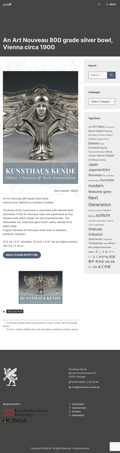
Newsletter (78, 415)
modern (96, 185)
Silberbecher (95, 239)
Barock (92, 131)
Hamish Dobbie (105, 155)
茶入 (90, 267)
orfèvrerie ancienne (95, 210)
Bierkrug (109, 131)
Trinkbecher (95, 243)
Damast (94, 143)
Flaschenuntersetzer (96, 152)
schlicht (103, 215)
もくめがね (100, 256)
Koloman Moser (94, 181)
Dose (102, 144)
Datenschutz (79, 407)
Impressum (78, 404)
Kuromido (107, 180)
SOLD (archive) (14, 311)
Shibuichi (95, 234)
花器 (107, 261)
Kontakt (76, 411)
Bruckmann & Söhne (96, 135)
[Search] (111, 75)
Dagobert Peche (103, 139)
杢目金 (99, 261)
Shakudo (95, 229)
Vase (105, 243)
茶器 (95, 267)
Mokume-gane (99, 192)
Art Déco (99, 126)
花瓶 (112, 261)
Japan (93, 164)
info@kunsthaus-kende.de (86, 387)
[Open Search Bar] (99, 4)
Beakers (100, 131)
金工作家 (104, 266)
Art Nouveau (109, 127)
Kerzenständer (108, 176)
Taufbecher (107, 239)
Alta (90, 127)
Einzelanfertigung (97, 147)
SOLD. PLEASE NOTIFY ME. (22, 254)
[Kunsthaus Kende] (7, 4)
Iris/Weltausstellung (97, 160)
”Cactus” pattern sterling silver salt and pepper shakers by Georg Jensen (42, 329)
